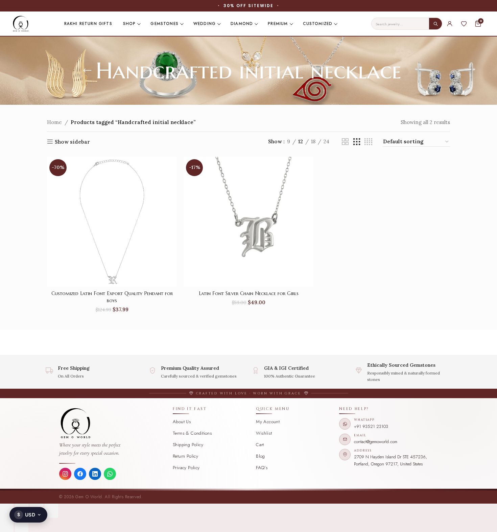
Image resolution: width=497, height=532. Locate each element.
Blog (260, 456)
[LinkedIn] (95, 474)
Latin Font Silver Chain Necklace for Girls (249, 293)
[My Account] (449, 23)
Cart (260, 444)
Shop (129, 23)
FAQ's (262, 467)
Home (54, 122)
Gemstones (164, 23)
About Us (182, 421)
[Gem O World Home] (112, 423)
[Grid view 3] (356, 141)
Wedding (204, 23)
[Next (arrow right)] (21, 525)
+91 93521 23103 (371, 426)
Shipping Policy (188, 444)
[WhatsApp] (110, 474)
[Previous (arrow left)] (7, 525)
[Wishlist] (464, 23)
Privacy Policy (186, 467)
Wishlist (264, 433)
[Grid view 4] (368, 141)
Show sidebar (72, 142)
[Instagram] (65, 474)
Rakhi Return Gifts (88, 23)
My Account (268, 421)
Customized (318, 23)
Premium (278, 23)
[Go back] (87, 70)
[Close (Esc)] (51, 511)
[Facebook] (80, 474)
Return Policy (185, 456)
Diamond (242, 23)
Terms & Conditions (192, 433)
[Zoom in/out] (7, 511)
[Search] (435, 24)
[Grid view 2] (345, 141)
